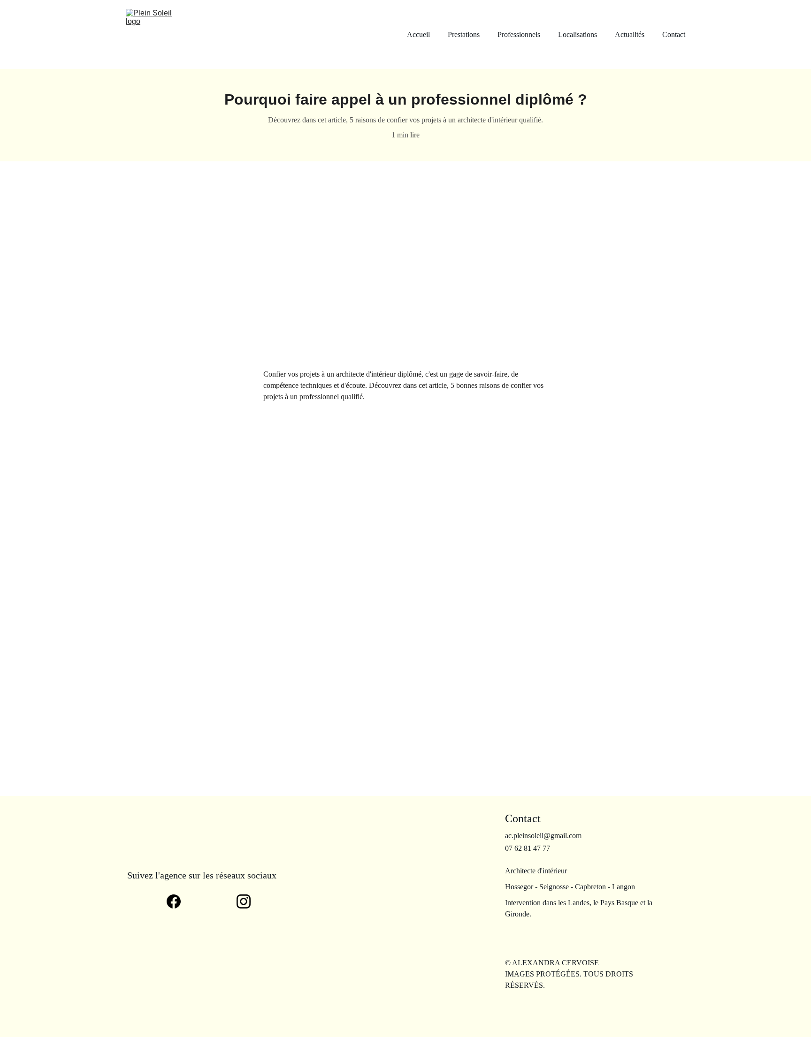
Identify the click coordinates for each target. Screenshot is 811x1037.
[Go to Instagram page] (244, 901)
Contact (673, 34)
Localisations (577, 34)
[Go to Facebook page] (178, 901)
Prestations (464, 34)
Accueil (418, 34)
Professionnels (518, 34)
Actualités (629, 34)
